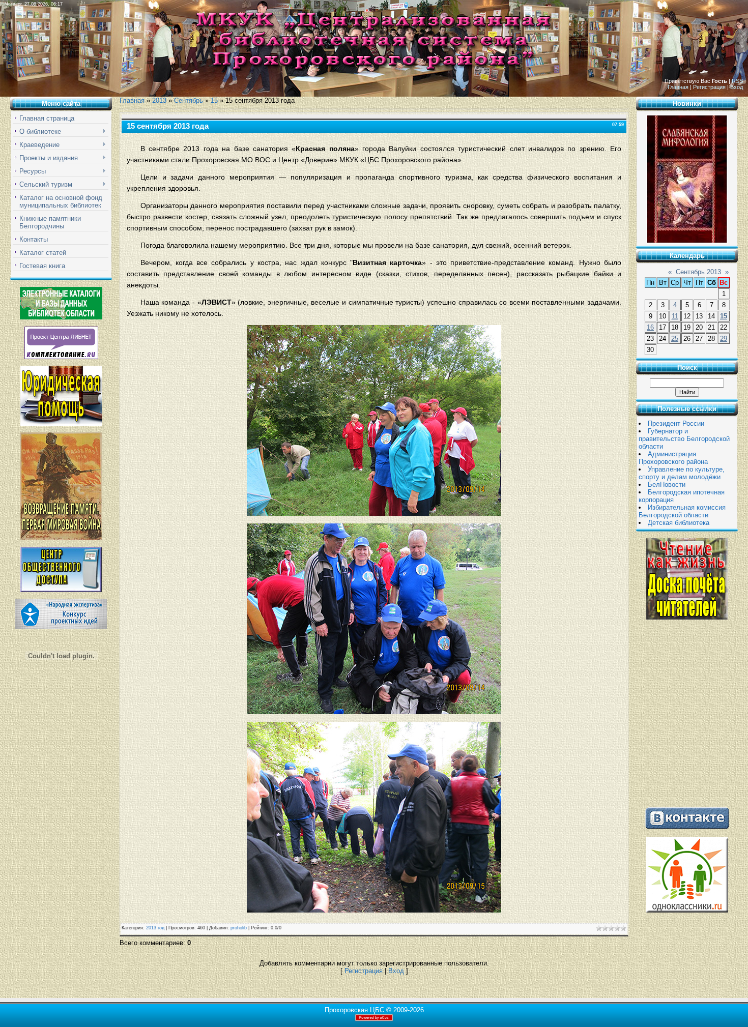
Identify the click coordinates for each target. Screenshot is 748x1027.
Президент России (676, 423)
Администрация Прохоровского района (673, 457)
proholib (239, 927)
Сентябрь (188, 100)
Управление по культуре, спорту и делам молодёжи (682, 473)
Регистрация (709, 87)
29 (723, 338)
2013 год (155, 927)
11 (675, 316)
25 (674, 338)
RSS (737, 81)
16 (650, 327)
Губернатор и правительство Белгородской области (684, 438)
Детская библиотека (678, 522)
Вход (736, 87)
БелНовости (666, 484)
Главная (678, 87)
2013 (159, 100)
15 (214, 100)
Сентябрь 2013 (698, 272)
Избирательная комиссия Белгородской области (682, 511)
